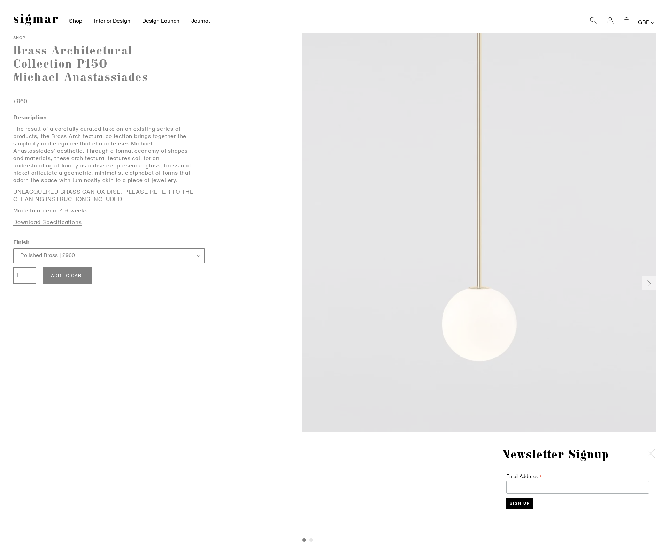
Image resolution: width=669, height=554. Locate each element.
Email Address (524, 476)
